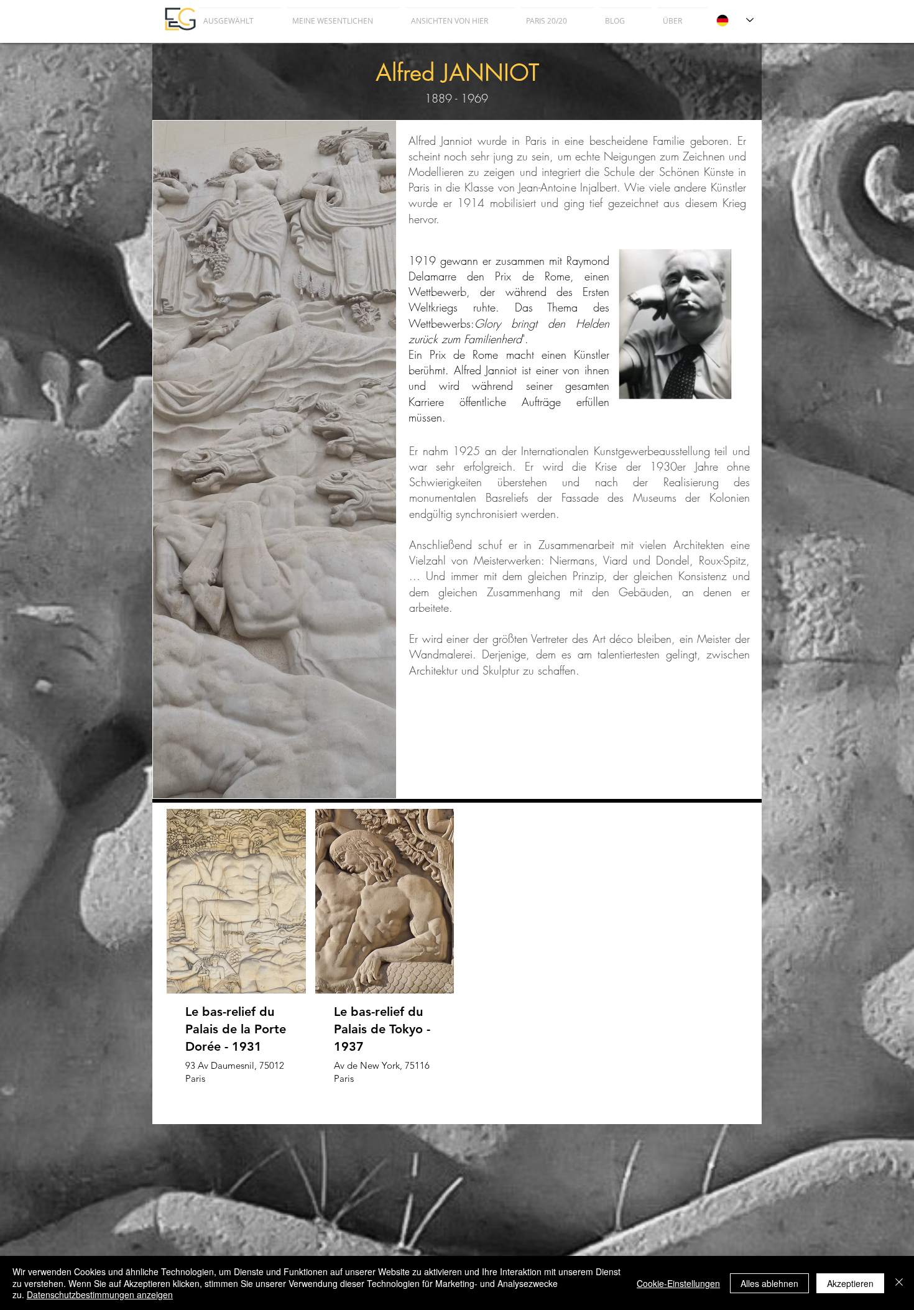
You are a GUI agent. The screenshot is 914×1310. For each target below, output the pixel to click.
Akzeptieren (850, 1283)
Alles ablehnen (769, 1283)
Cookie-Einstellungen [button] (678, 1283)
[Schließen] (899, 1283)
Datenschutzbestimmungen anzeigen (100, 1294)
